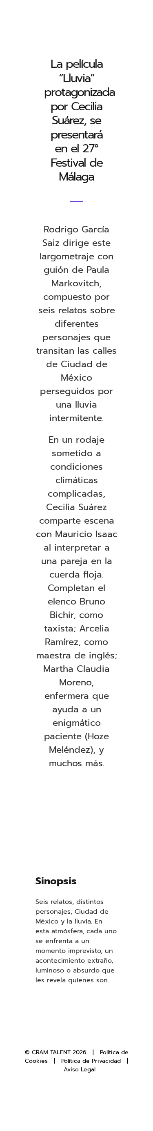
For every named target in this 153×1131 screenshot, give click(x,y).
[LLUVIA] (76, 802)
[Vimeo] (96, 1034)
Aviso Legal (79, 1069)
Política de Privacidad (91, 1061)
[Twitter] (70, 1034)
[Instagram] (83, 1034)
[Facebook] (56, 1034)
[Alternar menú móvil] (137, 20)
